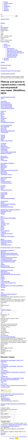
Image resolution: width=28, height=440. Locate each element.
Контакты (6, 10)
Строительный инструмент (8, 73)
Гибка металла (10, 48)
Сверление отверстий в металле (15, 52)
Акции (5, 4)
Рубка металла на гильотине (14, 51)
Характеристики (10, 336)
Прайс (6, 395)
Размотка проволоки (12, 55)
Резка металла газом (12, 49)
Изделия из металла (12, 54)
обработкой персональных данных (18, 424)
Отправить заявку (5, 386)
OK (16, 438)
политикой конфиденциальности (10, 426)
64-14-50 (3, 29)
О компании (7, 6)
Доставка (6, 9)
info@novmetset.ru (5, 399)
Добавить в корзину (6, 309)
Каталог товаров (8, 3)
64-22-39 (3, 27)
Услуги (5, 7)
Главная (6, 2)
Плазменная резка (11, 57)
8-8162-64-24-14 (5, 398)
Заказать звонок (5, 19)
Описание (3, 336)
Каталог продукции (6, 65)
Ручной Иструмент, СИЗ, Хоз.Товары (11, 70)
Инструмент (4, 68)
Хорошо (3, 434)
